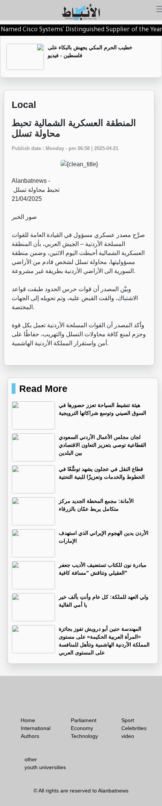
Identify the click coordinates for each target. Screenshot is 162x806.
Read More (43, 388)
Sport (127, 720)
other (30, 759)
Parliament (83, 720)
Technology (84, 736)
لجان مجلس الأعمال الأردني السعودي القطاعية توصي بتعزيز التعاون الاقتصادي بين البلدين (102, 445)
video (127, 736)
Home (28, 720)
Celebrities (134, 728)
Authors (30, 736)
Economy (82, 728)
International (35, 728)
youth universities (45, 767)
